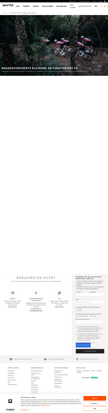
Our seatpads (34, 392)
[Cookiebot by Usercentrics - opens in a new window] (10, 410)
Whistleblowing (58, 383)
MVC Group (10, 375)
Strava (93, 370)
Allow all (94, 398)
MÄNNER (26, 6)
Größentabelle (34, 387)
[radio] (90, 309)
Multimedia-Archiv (12, 384)
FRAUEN (36, 6)
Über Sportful (11, 370)
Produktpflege (34, 389)
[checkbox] (90, 310)
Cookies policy (57, 377)
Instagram (86, 370)
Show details (24, 410)
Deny (94, 408)
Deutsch (94, 1)
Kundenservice (72, 1)
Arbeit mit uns (11, 377)
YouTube (98, 370)
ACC (96, 6)
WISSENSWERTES (85, 6)
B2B (9, 382)
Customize (94, 403)
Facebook (78, 370)
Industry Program (12, 380)
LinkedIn (79, 372)
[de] (8, 5)
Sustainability (11, 373)
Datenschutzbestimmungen (61, 374)
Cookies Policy (45, 405)
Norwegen (100, 1)
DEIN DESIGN (72, 6)
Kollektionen (47, 6)
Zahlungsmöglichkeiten (37, 370)
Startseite (5, 13)
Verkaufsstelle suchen (84, 1)
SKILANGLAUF (61, 6)
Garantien (33, 381)
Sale (18, 6)
